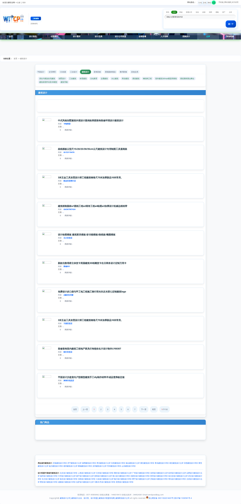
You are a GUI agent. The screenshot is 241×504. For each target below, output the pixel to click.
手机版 (221, 2)
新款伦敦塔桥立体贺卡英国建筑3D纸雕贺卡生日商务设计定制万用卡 (92, 263)
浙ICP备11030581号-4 (183, 498)
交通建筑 (104, 78)
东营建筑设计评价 (118, 463)
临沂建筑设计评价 (56, 466)
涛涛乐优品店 (69, 380)
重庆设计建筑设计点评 (123, 473)
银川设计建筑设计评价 (123, 479)
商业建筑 (125, 78)
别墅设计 (62, 78)
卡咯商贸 (67, 124)
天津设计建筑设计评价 (105, 473)
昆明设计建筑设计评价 (124, 482)
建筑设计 (23, 58)
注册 (18, 2)
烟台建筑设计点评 (133, 463)
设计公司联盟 (120, 36)
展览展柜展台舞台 (187, 78)
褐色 (209, 2)
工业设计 (73, 72)
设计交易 (98, 36)
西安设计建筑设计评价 (49, 482)
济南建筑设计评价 (60, 463)
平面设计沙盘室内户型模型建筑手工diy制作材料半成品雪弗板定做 (91, 377)
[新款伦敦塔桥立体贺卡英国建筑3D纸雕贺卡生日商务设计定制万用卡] (46, 263)
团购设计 (186, 36)
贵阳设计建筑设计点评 (103, 476)
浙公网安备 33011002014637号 (161, 498)
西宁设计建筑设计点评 (141, 479)
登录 (24, 2)
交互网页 (52, 72)
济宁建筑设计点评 (74, 463)
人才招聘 (164, 36)
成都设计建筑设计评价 (67, 482)
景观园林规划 (110, 72)
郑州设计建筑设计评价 (159, 476)
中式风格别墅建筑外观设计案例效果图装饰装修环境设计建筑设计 (91, 120)
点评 (208, 36)
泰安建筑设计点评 (176, 463)
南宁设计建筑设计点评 (85, 476)
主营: (60, 126)
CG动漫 (63, 72)
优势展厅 (54, 36)
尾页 (154, 409)
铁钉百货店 (68, 352)
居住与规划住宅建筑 (47, 78)
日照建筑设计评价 (191, 463)
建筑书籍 (64, 82)
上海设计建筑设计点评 (87, 473)
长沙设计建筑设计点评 (50, 479)
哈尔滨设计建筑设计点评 (178, 476)
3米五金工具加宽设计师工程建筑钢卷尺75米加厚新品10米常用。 (90, 177)
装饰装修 (230, 36)
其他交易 (134, 72)
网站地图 (227, 2)
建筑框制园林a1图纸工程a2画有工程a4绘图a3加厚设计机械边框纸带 (92, 205)
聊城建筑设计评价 (85, 466)
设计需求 (76, 36)
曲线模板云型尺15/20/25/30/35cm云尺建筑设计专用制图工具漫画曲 (92, 148)
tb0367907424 (69, 209)
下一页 (143, 409)
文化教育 (93, 78)
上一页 (85, 409)
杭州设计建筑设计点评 (177, 473)
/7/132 (164, 409)
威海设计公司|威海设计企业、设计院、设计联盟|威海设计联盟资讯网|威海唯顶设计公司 (95, 498)
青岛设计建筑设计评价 (177, 479)
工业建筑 (72, 78)
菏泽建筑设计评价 (114, 466)
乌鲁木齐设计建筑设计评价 (104, 482)
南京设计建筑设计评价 (68, 479)
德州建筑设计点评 (70, 466)
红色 (200, 2)
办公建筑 (114, 78)
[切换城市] (34, 23)
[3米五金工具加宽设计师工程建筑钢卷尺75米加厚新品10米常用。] (46, 177)
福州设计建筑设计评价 (49, 476)
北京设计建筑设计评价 (68, 473)
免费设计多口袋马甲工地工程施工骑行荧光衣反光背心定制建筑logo (92, 291)
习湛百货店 (68, 323)
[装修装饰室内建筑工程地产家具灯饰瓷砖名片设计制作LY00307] (46, 348)
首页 (11, 36)
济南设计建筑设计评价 (159, 479)
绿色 (213, 2)
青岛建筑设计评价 (162, 463)
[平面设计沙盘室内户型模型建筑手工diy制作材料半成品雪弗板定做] (46, 377)
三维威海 (36, 18)
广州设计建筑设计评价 (141, 473)
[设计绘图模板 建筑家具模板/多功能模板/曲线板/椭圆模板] (46, 234)
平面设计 (40, 72)
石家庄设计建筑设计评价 (140, 476)
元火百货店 (68, 238)
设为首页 (235, 2)
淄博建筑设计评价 (89, 463)
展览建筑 (135, 78)
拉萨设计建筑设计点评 (85, 482)
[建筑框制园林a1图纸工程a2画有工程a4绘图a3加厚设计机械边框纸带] (46, 206)
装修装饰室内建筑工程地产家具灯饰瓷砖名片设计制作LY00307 (89, 348)
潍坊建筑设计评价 (147, 463)
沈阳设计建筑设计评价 (87, 479)
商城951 (67, 266)
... (63, 126)
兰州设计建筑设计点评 (67, 476)
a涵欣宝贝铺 (68, 295)
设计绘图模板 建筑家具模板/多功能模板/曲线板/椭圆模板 (86, 234)
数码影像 (123, 72)
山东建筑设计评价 (129, 466)
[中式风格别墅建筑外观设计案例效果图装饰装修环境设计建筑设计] (46, 120)
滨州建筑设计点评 (100, 466)
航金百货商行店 (70, 181)
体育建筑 (83, 78)
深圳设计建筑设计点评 (159, 473)
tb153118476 (69, 152)
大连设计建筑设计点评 (105, 479)
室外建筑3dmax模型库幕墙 (166, 78)
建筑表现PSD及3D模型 (48, 82)
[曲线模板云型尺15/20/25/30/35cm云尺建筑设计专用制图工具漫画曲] (46, 149)
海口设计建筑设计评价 (121, 476)
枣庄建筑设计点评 (104, 463)
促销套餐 (142, 36)
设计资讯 (33, 36)
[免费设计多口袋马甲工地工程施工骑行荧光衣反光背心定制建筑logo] (46, 291)
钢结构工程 (147, 78)
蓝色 (204, 2)
